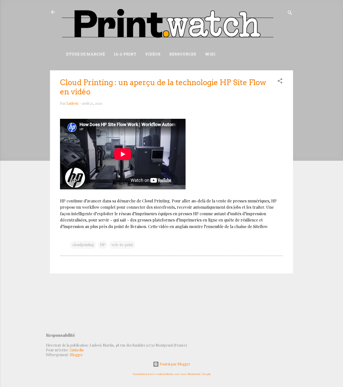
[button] (280, 82)
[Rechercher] (290, 13)
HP (102, 244)
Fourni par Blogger (174, 364)
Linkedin (77, 350)
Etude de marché (85, 54)
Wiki (210, 54)
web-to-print (122, 244)
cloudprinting (83, 244)
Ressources (182, 54)
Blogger (76, 354)
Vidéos (152, 54)
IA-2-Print (125, 54)
